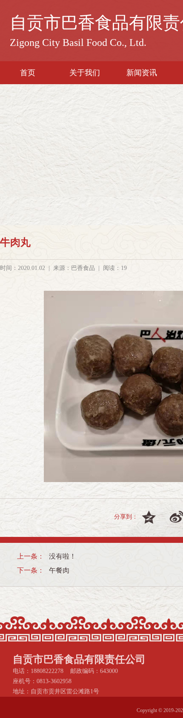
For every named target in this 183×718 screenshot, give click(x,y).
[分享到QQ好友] (152, 517)
